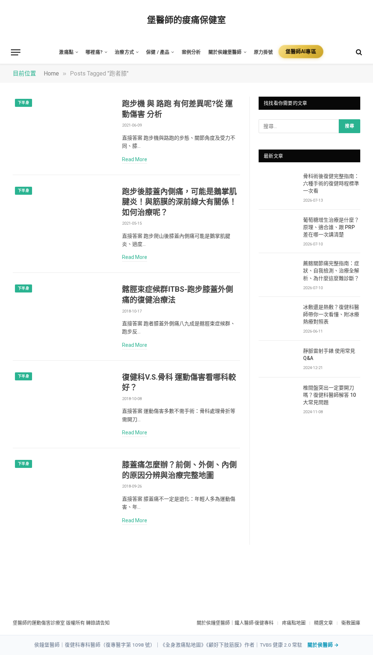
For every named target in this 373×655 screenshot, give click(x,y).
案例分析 (191, 52)
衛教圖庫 (350, 622)
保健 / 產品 (157, 52)
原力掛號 (263, 52)
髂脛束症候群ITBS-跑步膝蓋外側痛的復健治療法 (177, 294)
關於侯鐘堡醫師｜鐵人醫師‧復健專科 (235, 622)
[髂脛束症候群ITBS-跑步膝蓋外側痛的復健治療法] (63, 314)
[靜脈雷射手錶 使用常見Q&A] (278, 359)
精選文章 (323, 622)
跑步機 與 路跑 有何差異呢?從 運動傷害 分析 (177, 109)
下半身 (23, 103)
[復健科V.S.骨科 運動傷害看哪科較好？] (63, 402)
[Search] (358, 52)
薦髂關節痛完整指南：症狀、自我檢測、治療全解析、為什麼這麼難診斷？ (331, 270)
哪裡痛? (94, 52)
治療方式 (124, 52)
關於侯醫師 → (323, 645)
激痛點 (66, 52)
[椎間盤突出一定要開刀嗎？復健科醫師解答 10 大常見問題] (278, 395)
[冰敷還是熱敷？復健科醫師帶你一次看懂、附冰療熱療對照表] (278, 315)
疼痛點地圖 (294, 622)
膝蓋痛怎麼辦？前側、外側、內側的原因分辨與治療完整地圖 (179, 470)
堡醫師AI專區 (301, 51)
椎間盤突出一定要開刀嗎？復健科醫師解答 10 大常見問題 (329, 395)
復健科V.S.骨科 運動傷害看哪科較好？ (179, 382)
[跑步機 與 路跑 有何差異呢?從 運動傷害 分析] (63, 128)
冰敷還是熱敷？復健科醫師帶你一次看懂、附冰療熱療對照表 (331, 314)
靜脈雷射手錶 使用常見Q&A (329, 354)
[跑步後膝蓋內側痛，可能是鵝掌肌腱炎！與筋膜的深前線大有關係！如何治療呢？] (63, 216)
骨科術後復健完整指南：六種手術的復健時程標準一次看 (331, 183)
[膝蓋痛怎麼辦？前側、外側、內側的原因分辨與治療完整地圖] (63, 489)
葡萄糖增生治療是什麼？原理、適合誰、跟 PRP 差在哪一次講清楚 (331, 227)
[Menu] (15, 52)
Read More (134, 159)
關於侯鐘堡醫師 (225, 52)
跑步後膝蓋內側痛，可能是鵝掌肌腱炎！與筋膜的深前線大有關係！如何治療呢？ (179, 202)
